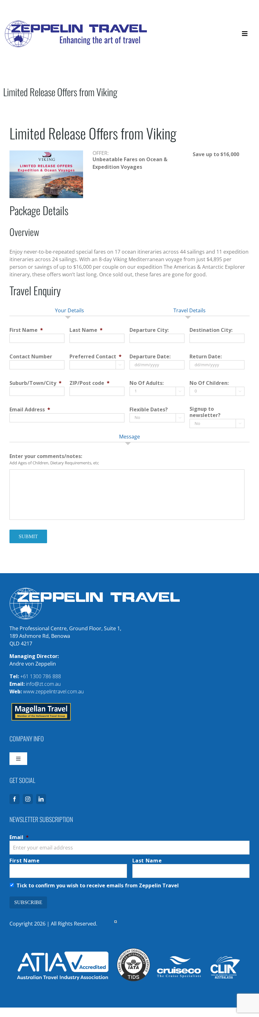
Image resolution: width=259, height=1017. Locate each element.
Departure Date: (150, 356)
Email (19, 837)
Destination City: (211, 330)
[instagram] (28, 799)
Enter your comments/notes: (45, 456)
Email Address (29, 409)
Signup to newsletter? (205, 412)
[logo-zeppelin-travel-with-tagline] (76, 23)
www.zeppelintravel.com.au (53, 691)
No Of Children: (209, 383)
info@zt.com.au (43, 683)
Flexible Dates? (149, 409)
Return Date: (206, 356)
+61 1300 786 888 (40, 676)
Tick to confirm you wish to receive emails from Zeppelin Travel (97, 885)
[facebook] (14, 799)
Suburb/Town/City (35, 383)
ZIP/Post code (89, 383)
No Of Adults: (147, 383)
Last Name (86, 330)
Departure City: (149, 330)
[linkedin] (41, 799)
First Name (26, 330)
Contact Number (30, 356)
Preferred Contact (95, 356)
